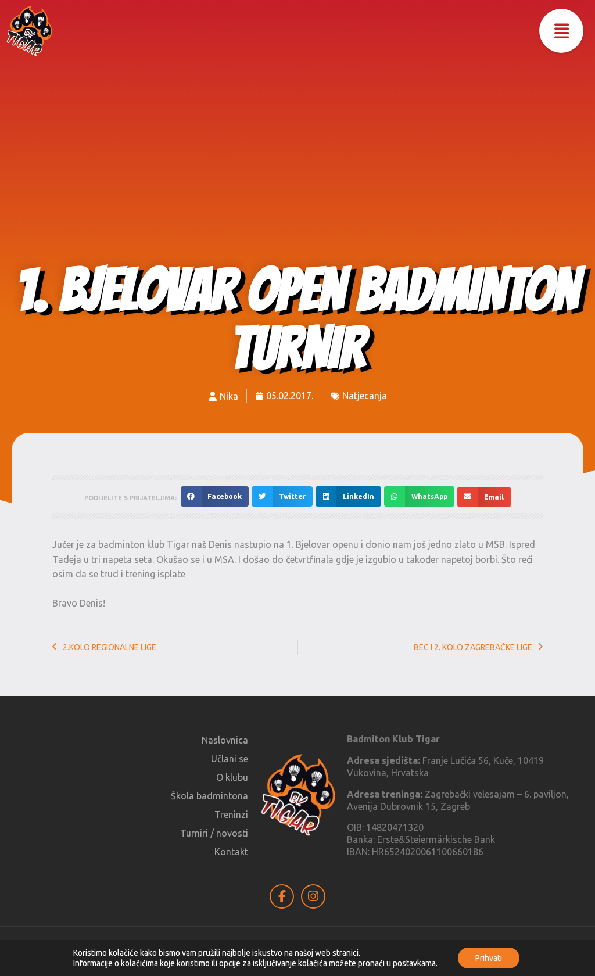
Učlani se (229, 758)
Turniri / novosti (214, 833)
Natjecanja (364, 395)
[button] (561, 31)
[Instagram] (313, 896)
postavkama (414, 963)
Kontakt (231, 851)
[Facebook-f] (282, 896)
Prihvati (488, 958)
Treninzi (231, 814)
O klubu (232, 777)
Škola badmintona (209, 796)
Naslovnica (225, 740)
